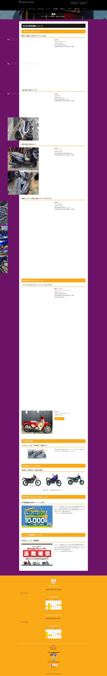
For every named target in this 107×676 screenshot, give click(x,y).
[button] (24, 593)
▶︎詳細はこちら (59, 418)
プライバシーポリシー (53, 669)
